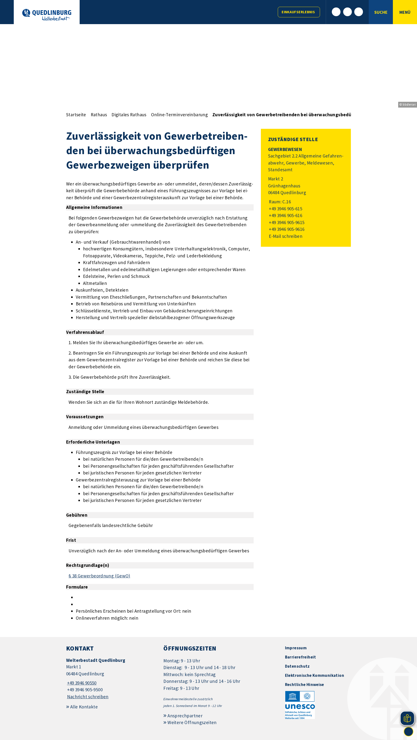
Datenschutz (297, 666)
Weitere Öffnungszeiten (191, 722)
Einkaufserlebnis (298, 12)
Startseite (76, 114)
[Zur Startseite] (47, 15)
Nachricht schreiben (88, 696)
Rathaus (99, 114)
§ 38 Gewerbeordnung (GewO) (99, 576)
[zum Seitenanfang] (408, 731)
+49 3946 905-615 (285, 209)
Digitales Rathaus (128, 114)
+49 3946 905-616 (285, 215)
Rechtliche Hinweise (304, 684)
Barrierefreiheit (300, 657)
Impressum (296, 648)
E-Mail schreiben (285, 236)
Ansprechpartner (184, 716)
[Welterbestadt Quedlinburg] (111, 678)
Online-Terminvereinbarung (179, 114)
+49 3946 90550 (81, 683)
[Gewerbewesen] (306, 193)
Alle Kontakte (84, 707)
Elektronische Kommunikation (314, 675)
